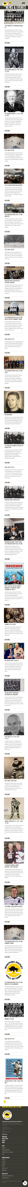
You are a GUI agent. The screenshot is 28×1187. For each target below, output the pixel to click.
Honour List (4, 1170)
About (3, 1146)
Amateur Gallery (5, 1178)
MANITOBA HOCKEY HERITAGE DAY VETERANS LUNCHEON (12, 282)
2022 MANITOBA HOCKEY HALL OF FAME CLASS (13, 372)
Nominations (4, 1137)
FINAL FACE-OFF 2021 (9, 467)
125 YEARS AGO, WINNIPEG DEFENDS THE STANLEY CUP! (14, 447)
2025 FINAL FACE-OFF (9, 150)
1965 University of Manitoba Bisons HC (14, 27)
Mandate (4, 1148)
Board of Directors (6, 1150)
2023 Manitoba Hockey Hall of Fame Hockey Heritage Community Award (13, 318)
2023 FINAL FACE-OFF (9, 250)
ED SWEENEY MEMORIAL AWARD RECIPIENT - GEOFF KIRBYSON (12, 866)
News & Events (5, 1139)
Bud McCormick (8, 415)
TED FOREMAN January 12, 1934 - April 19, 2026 (14, 115)
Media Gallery (5, 1174)
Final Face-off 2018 (9, 1039)
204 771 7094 (4, 1134)
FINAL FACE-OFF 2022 (9, 339)
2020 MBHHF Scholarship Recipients (13, 907)
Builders (4, 1162)
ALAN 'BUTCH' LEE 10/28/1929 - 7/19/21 (12, 738)
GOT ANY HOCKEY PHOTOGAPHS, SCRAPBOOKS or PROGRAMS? (12, 694)
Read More (7, 43)
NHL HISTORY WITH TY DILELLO (12, 661)
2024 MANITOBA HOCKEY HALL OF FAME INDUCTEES (13, 216)
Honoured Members (6, 1158)
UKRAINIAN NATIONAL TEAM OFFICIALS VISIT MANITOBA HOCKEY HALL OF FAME (13, 543)
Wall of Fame (4, 1168)
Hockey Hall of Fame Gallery (7, 1176)
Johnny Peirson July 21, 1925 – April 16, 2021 (14, 822)
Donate (3, 1142)
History (3, 1140)
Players (3, 1160)
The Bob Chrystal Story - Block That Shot (14, 1082)
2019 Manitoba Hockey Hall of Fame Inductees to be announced (13, 983)
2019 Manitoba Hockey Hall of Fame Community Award (13, 942)
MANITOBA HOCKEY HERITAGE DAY (12, 500)
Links (3, 1154)
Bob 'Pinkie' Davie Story (11, 781)
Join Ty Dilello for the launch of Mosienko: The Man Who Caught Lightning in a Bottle (13, 588)
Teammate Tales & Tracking (7, 1152)
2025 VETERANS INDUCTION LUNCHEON (13, 185)
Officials (4, 1164)
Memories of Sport (9, 1019)
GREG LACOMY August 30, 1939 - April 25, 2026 (14, 71)
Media (3, 1166)
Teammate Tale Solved (10, 624)
